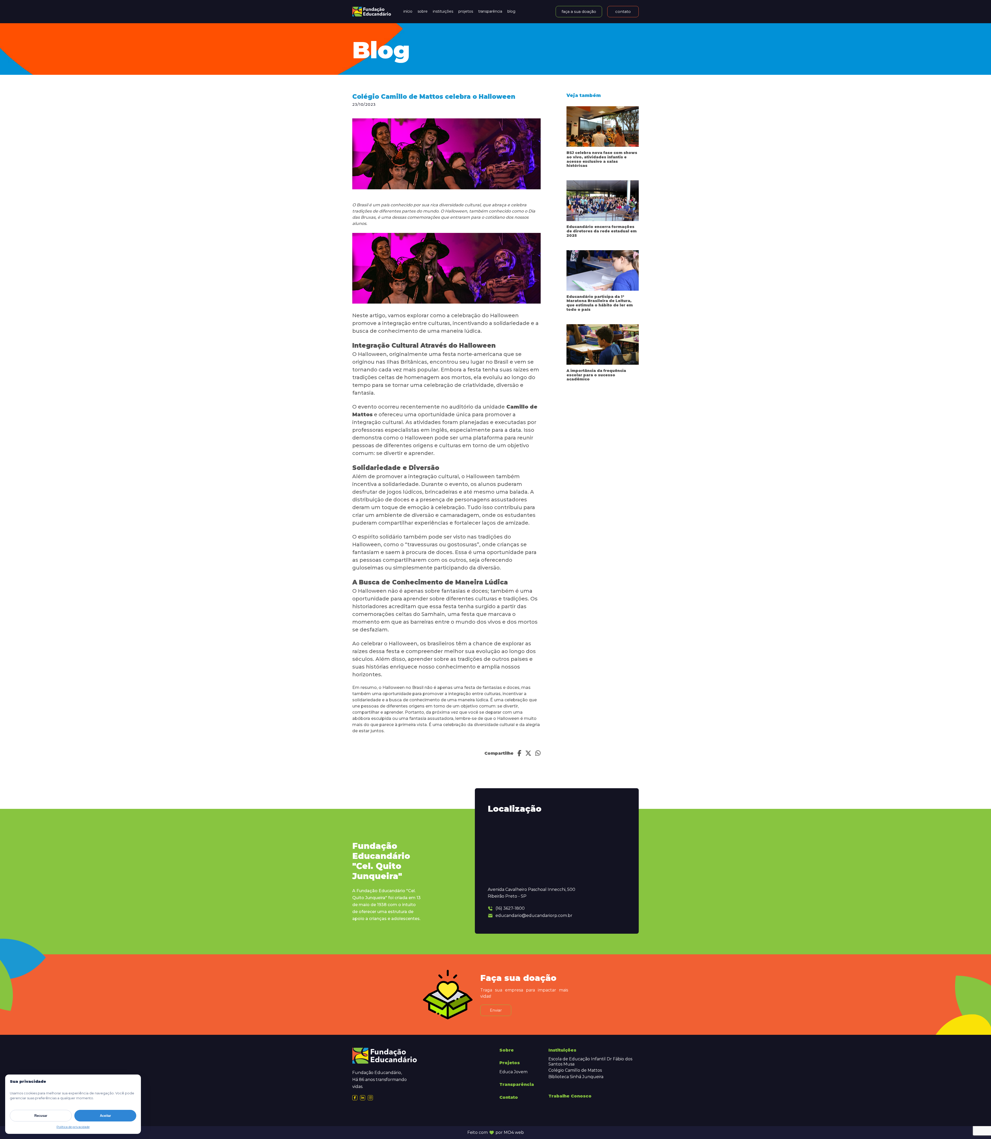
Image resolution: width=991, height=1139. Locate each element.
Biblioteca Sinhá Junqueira (575, 1076)
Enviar (496, 1010)
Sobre (423, 11)
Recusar (40, 1116)
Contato (508, 1097)
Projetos (465, 11)
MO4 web (514, 1132)
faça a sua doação (579, 11)
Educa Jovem (513, 1071)
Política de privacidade (73, 1127)
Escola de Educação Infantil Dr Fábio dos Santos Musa (590, 1061)
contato (623, 11)
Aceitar (105, 1116)
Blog (511, 11)
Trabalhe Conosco (570, 1096)
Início (407, 11)
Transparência (490, 11)
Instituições (443, 11)
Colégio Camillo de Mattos (575, 1070)
